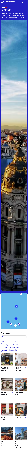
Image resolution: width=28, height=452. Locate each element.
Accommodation (8, 341)
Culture (18, 341)
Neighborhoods (16, 347)
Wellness (13, 350)
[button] (16, 317)
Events (5, 344)
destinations (8, 2)
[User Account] (22, 1)
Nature (5, 347)
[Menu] (26, 1)
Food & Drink (15, 344)
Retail (5, 350)
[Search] (19, 1)
